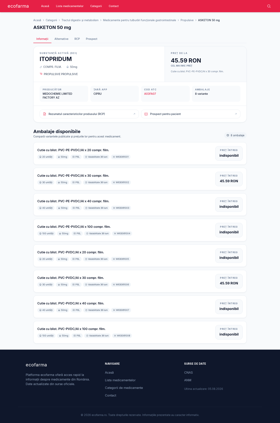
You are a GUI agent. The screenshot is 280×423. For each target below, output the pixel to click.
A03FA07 (150, 93)
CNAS (188, 372)
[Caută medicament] (269, 6)
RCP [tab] (77, 38)
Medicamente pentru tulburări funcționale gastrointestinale (139, 20)
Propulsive (187, 20)
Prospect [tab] (91, 38)
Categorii (96, 6)
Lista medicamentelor (69, 6)
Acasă (45, 6)
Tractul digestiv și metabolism (80, 20)
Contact (114, 6)
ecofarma (18, 6)
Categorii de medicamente (124, 388)
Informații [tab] (42, 38)
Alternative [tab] (61, 38)
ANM (187, 380)
